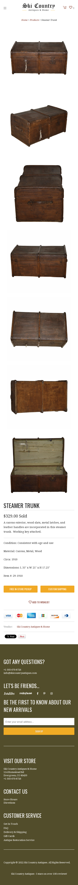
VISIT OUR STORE (20, 761)
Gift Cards (9, 836)
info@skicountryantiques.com (20, 673)
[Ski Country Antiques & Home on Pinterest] (44, 693)
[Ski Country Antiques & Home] (38, 10)
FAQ (6, 828)
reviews (61, 873)
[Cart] (65, 7)
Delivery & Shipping (15, 832)
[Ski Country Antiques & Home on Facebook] (37, 693)
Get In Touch (11, 824)
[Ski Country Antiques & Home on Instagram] (51, 693)
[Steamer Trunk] (39, 58)
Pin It (22, 636)
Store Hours (10, 799)
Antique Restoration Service (19, 840)
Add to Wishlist (41, 602)
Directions (9, 802)
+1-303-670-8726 (12, 669)
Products (34, 20)
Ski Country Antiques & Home (33, 626)
